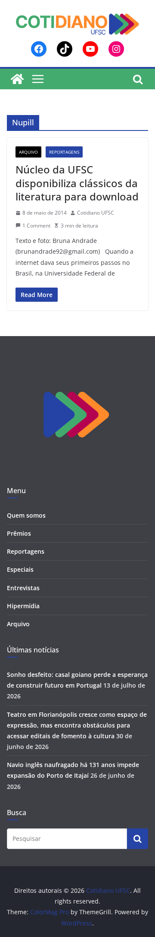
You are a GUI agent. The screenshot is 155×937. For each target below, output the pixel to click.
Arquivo (28, 152)
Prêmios (19, 533)
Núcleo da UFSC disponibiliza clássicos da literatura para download (77, 182)
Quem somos (26, 515)
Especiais (20, 569)
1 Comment (36, 225)
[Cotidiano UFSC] (17, 79)
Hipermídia (23, 606)
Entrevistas (23, 588)
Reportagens (64, 152)
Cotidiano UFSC (95, 212)
